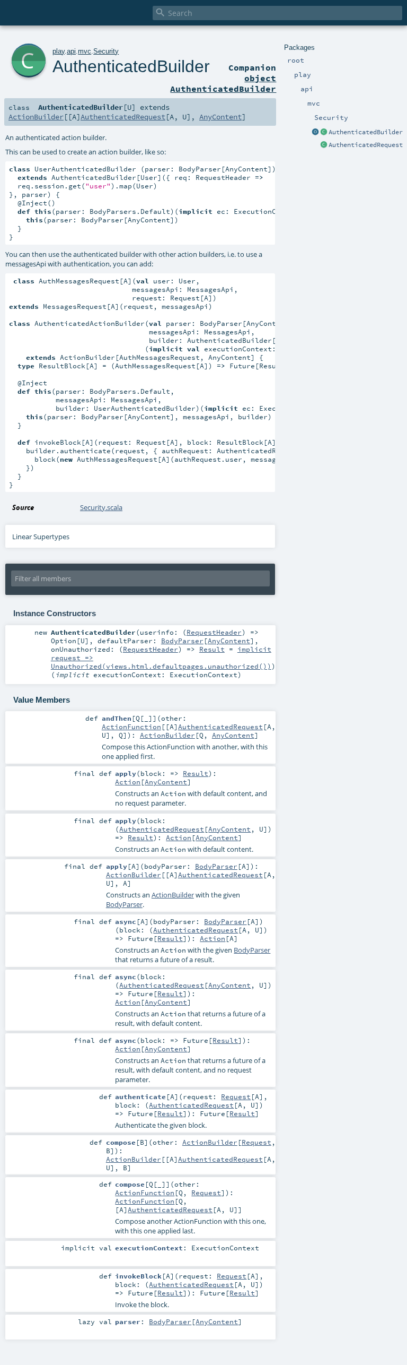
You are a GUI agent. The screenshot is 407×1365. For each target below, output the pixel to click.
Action (127, 781)
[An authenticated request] (324, 145)
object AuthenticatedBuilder (223, 83)
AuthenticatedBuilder (366, 132)
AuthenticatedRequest (366, 145)
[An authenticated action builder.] (324, 132)
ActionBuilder (36, 117)
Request (236, 1096)
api (71, 51)
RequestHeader (214, 632)
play (58, 51)
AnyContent (220, 117)
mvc (84, 51)
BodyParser (182, 640)
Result (212, 649)
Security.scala (101, 507)
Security (106, 51)
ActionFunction (131, 726)
